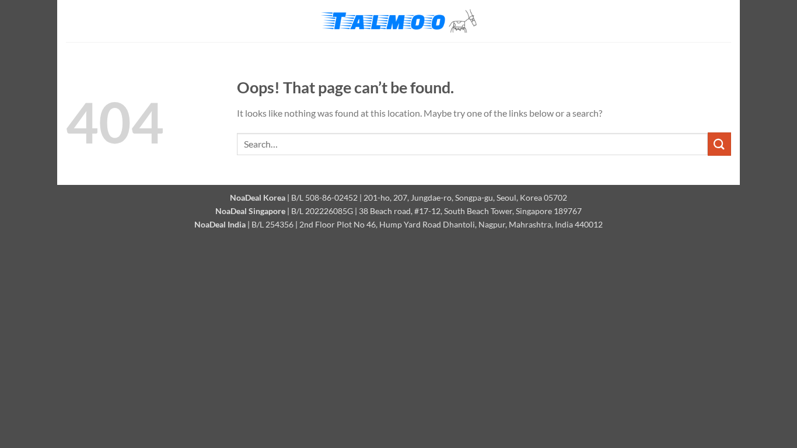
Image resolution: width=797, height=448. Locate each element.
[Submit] (719, 143)
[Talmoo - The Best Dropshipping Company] (398, 21)
